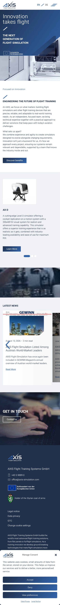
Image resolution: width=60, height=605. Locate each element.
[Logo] (9, 4)
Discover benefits (15, 160)
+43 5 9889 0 (18, 475)
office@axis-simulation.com (25, 479)
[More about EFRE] (30, 53)
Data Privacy (25, 601)
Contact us (12, 419)
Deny (30, 587)
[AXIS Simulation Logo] (15, 457)
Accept (30, 579)
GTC (10, 520)
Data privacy (14, 516)
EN (38, 5)
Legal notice (14, 511)
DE (46, 5)
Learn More (12, 248)
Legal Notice (36, 601)
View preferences (30, 595)
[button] (55, 555)
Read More (11, 369)
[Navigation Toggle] (54, 5)
